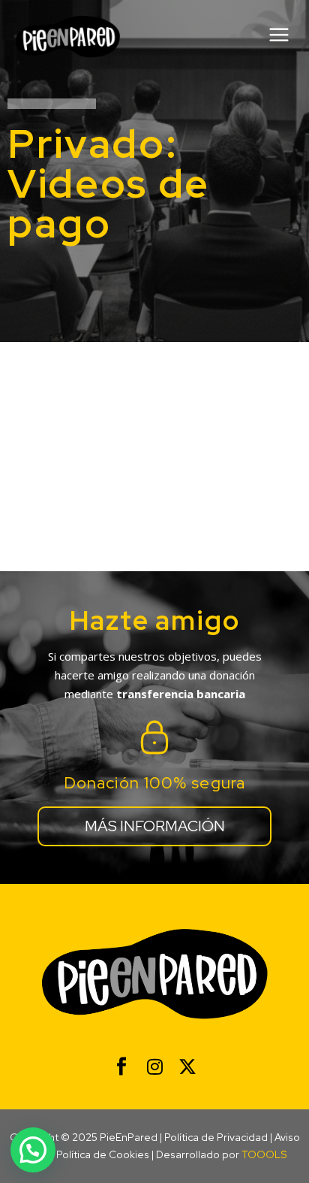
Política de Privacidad (216, 1137)
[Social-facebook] (121, 1066)
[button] (33, 1149)
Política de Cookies (102, 1154)
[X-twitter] (187, 1066)
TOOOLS (264, 1154)
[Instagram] (155, 1066)
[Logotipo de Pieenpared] (68, 36)
